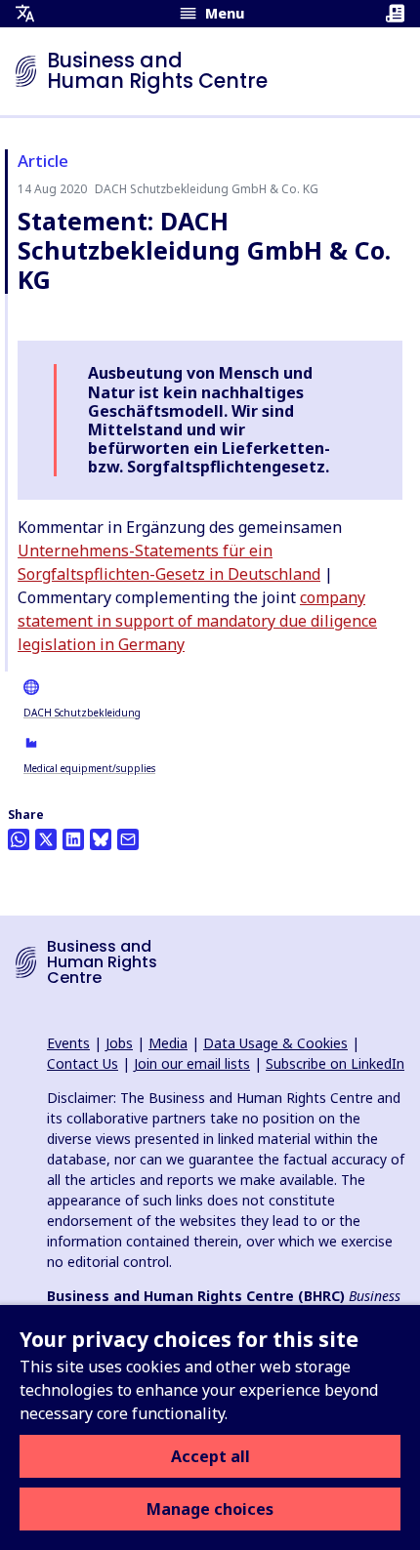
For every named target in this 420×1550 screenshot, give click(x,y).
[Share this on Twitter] (46, 839)
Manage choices (210, 1509)
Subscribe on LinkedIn (335, 1063)
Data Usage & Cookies (275, 1043)
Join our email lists (192, 1063)
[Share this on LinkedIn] (73, 839)
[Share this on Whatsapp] (18, 839)
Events (68, 1043)
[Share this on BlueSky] (100, 839)
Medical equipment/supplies (89, 768)
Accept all (210, 1456)
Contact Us (82, 1063)
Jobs (119, 1043)
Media (168, 1043)
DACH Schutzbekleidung (82, 712)
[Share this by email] (128, 839)
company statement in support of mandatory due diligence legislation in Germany (197, 621)
